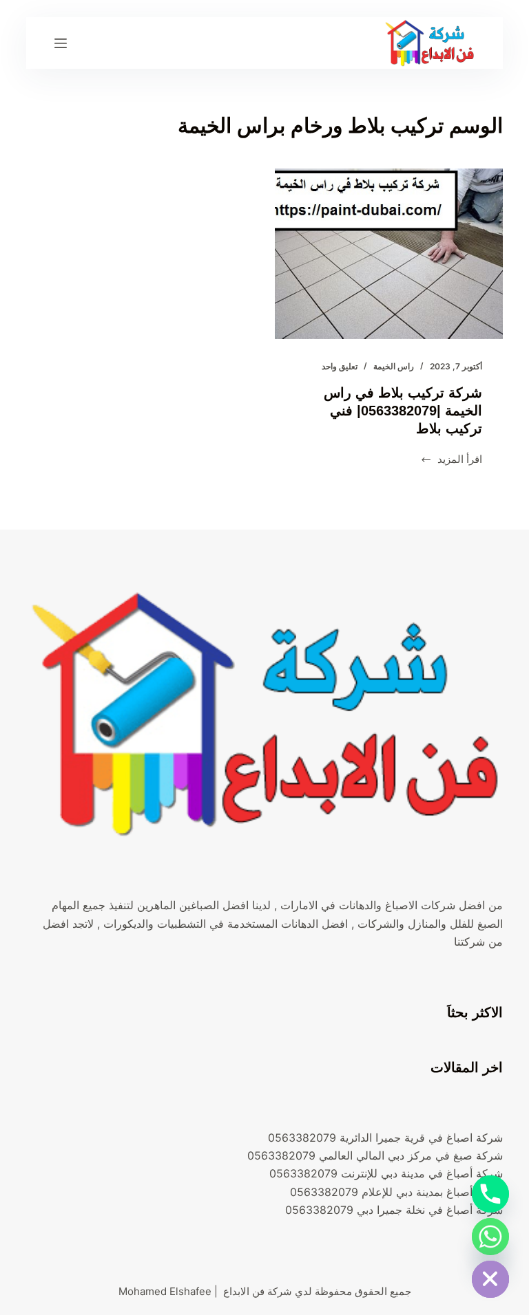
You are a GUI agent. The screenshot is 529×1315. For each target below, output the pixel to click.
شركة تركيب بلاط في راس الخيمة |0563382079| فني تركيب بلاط (403, 410)
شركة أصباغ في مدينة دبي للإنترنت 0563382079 (386, 1173)
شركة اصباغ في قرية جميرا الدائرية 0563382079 (385, 1137)
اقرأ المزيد (451, 460)
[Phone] (490, 1194)
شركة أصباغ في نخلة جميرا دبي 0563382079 (394, 1210)
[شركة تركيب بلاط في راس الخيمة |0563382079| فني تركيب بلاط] (389, 254)
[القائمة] (60, 43)
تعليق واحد (339, 366)
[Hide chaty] (490, 1279)
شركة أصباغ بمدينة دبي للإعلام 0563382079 (396, 1192)
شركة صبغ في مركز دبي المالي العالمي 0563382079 (375, 1155)
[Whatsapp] (490, 1236)
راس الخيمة (393, 366)
